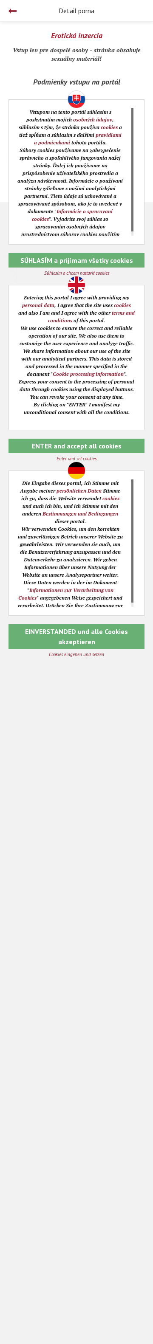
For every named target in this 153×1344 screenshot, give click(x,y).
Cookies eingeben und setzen (76, 654)
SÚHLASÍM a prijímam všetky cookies (76, 260)
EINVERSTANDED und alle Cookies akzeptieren (76, 636)
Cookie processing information (88, 374)
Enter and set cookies (76, 459)
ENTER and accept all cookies (77, 446)
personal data (38, 305)
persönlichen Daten (79, 490)
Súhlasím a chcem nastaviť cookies (76, 273)
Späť (12, 11)
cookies (109, 127)
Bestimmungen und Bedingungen (80, 513)
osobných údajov (92, 119)
